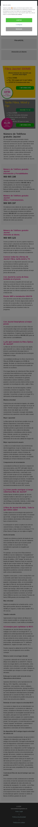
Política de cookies (16, 14)
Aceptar (19, 20)
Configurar (19, 24)
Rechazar (19, 29)
